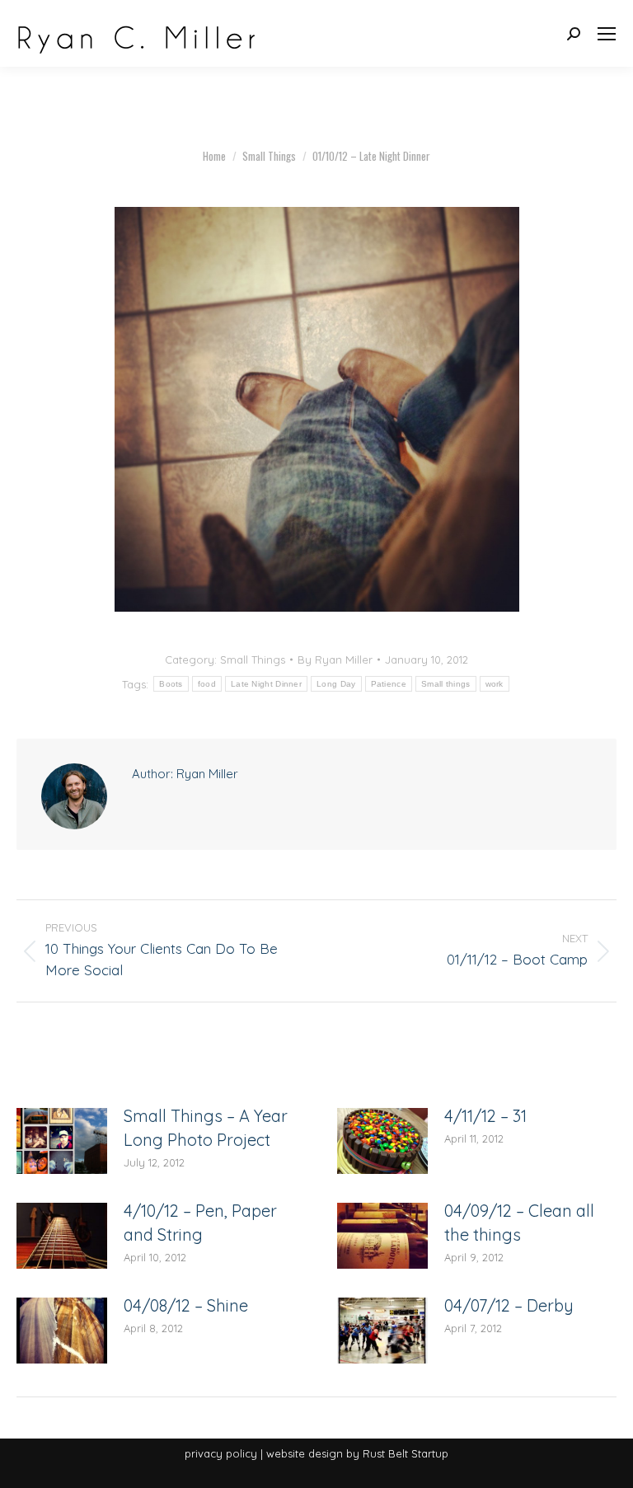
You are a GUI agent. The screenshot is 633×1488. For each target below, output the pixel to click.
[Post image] (61, 1141)
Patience (388, 683)
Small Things (252, 659)
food (207, 683)
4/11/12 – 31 (485, 1115)
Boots (171, 683)
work (494, 683)
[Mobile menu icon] (607, 34)
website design (304, 1453)
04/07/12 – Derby (509, 1305)
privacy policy (221, 1453)
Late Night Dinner (266, 683)
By (335, 659)
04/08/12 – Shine (186, 1305)
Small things (446, 683)
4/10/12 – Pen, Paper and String (200, 1222)
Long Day (335, 683)
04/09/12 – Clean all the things (519, 1222)
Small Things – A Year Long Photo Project (206, 1127)
